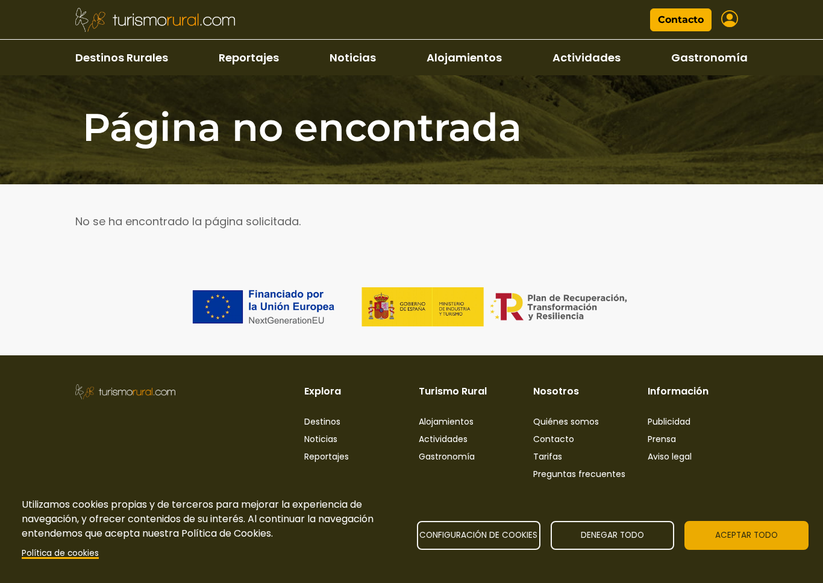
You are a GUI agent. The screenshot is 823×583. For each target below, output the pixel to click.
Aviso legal (670, 456)
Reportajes (249, 57)
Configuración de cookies (478, 535)
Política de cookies (60, 553)
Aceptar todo (746, 535)
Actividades (586, 57)
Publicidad (669, 422)
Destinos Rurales (121, 57)
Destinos (322, 422)
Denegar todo (612, 535)
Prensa (662, 439)
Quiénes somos (566, 422)
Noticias (353, 57)
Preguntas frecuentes (579, 474)
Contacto (681, 19)
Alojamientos (464, 57)
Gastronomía (709, 57)
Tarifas (547, 456)
